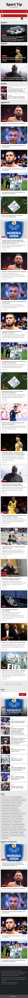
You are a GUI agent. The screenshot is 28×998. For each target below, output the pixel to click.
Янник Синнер (5, 837)
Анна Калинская (5, 800)
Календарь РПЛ (14, 808)
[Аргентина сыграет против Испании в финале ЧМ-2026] (5, 786)
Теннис (3, 236)
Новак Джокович (14, 813)
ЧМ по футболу (5, 835)
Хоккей (3, 543)
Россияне (19, 816)
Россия (13, 816)
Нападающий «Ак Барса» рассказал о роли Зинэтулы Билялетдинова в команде (12, 578)
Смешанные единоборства (18, 824)
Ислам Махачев (5, 808)
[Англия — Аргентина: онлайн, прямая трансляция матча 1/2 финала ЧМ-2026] (5, 777)
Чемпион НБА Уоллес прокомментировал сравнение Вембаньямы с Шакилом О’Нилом (14, 78)
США (12, 818)
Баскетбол (4, 55)
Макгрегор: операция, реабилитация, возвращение (13, 123)
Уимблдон (21, 827)
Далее (20, 684)
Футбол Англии (13, 829)
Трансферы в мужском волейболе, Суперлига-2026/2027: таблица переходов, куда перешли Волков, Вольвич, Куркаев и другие (17, 97)
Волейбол (10, 88)
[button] (2, 11)
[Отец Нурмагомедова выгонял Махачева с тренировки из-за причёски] (14, 158)
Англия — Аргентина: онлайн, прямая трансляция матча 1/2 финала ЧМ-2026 (17, 778)
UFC (6, 797)
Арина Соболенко (15, 800)
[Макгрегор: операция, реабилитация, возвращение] (14, 113)
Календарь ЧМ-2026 (6, 810)
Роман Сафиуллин (6, 816)
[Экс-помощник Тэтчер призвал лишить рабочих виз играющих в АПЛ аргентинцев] (14, 182)
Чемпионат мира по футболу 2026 (17, 835)
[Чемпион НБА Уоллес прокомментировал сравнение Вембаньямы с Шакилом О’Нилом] (14, 72)
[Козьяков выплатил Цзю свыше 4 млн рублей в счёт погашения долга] (14, 135)
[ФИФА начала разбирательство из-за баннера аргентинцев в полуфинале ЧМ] (14, 205)
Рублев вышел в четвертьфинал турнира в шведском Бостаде (18, 722)
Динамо (13, 805)
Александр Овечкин (16, 797)
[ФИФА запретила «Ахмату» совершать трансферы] (14, 660)
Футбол (3, 639)
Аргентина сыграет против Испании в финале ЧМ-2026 (17, 787)
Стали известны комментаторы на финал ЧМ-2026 (13, 642)
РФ (24, 813)
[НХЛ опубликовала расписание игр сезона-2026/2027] (14, 599)
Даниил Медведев (6, 805)
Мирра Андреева (5, 813)
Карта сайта (13, 996)
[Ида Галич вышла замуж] (14, 33)
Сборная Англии (19, 818)
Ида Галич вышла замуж (8, 40)
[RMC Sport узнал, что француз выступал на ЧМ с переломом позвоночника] (14, 412)
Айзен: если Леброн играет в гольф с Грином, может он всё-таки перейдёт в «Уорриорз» (14, 516)
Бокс (3, 802)
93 (17, 684)
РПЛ (21, 813)
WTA (9, 797)
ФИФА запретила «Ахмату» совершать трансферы (13, 671)
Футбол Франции (14, 832)
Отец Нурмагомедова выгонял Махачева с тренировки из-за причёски (11, 332)
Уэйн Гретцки (5, 829)
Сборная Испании (17, 821)
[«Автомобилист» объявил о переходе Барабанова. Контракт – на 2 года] (14, 536)
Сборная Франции (6, 824)
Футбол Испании (22, 829)
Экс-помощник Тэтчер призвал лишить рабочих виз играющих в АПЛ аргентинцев (13, 193)
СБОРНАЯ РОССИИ (5, 818)
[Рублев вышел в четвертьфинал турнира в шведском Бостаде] (5, 721)
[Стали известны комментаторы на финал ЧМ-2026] (14, 632)
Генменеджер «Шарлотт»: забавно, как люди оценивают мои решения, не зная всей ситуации (14, 59)
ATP (2, 797)
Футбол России (5, 832)
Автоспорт (4, 38)
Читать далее (4, 249)
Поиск (2, 689)
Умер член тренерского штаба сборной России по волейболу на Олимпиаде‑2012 (16, 90)
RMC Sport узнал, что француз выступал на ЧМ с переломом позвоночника (13, 423)
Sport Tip (14, 4)
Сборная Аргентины (6, 821)
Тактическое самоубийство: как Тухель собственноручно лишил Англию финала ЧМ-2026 (18, 769)
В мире (13, 802)
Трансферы (14, 827)
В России (8, 802)
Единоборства (5, 120)
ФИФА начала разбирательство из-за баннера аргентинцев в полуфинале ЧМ (12, 216)
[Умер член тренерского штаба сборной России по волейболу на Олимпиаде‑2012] (4, 89)
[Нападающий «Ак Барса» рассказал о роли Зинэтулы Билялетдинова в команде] (14, 568)
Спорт (3, 827)
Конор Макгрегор (16, 810)
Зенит (18, 805)
